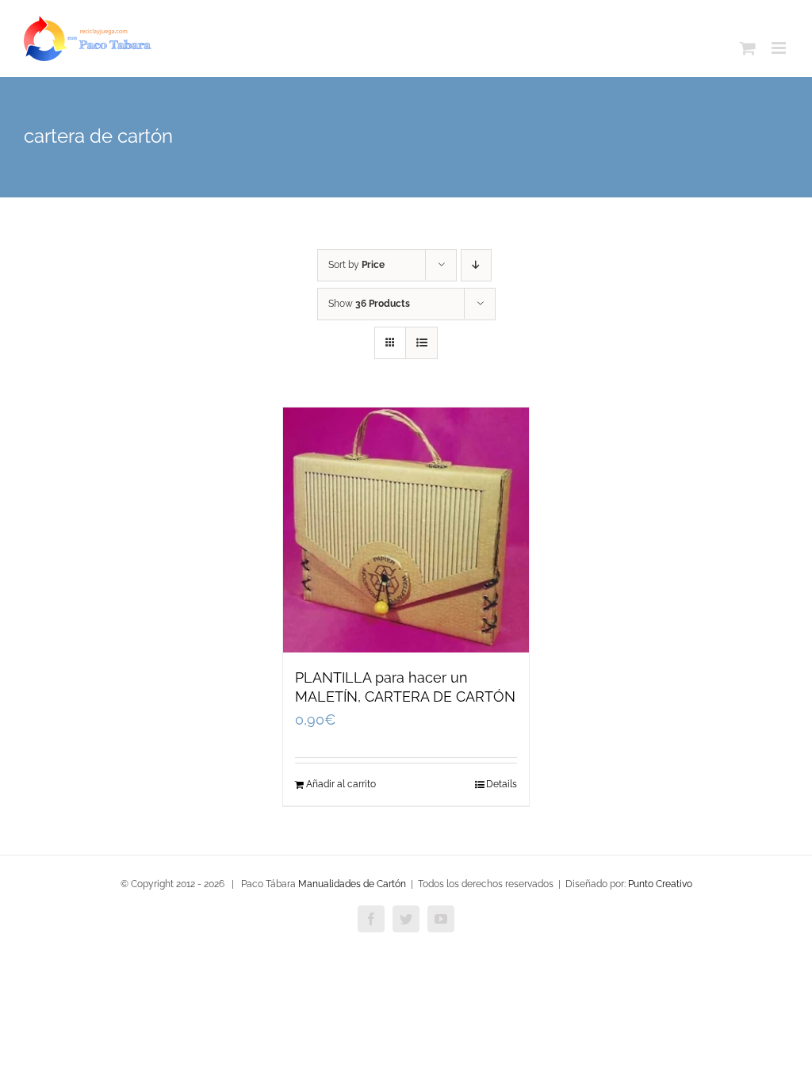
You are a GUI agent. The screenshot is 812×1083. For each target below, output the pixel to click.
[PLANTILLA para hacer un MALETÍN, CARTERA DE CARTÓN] (405, 530)
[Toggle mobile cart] (748, 48)
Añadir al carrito (341, 784)
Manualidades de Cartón (352, 884)
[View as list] (421, 342)
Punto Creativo (660, 884)
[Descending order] (476, 265)
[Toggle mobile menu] (780, 48)
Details (501, 784)
